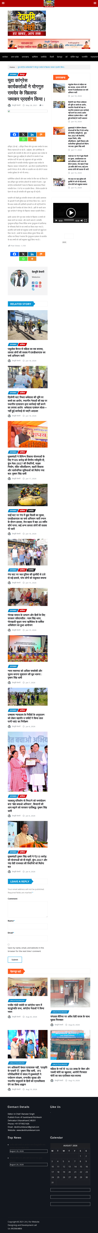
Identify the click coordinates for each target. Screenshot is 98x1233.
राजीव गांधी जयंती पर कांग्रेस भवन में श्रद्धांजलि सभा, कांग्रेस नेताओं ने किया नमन (26, 1008)
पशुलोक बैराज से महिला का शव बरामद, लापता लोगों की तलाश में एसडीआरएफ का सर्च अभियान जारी (26, 352)
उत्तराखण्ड (25, 56)
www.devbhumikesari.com (28, 1130)
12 (64, 1166)
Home (12, 67)
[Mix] (41, 134)
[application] (71, 213)
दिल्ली (52, 56)
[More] (32, 139)
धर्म (66, 56)
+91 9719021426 (22, 1123)
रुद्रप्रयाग (94, 56)
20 (69, 1172)
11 (58, 1166)
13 (69, 1166)
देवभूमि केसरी (16, 105)
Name (11, 920)
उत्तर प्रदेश (15, 56)
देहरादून (59, 56)
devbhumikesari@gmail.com (26, 1127)
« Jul (52, 1190)
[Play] (56, 220)
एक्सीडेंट (44, 56)
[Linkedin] (32, 134)
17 (53, 1172)
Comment (12, 898)
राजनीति (84, 56)
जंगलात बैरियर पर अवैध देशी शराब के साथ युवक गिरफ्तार (70, 1018)
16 (87, 1166)
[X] (23, 134)
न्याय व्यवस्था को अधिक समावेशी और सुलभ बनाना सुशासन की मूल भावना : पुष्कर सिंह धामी (25, 674)
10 (53, 1166)
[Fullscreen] (85, 220)
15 (81, 1166)
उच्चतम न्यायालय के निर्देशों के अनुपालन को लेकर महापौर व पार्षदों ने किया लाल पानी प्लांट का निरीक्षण (26, 718)
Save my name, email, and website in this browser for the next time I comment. (26, 949)
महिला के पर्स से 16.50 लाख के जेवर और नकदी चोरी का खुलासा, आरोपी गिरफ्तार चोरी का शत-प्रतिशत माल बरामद (70, 1072)
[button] (71, 213)
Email (11, 932)
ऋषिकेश (35, 56)
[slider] (69, 219)
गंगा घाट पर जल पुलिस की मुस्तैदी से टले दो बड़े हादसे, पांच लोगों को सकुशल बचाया (27, 576)
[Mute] (82, 220)
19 (64, 1172)
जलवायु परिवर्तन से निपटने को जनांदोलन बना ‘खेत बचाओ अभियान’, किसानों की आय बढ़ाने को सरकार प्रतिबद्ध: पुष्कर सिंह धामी (27, 806)
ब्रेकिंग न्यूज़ (75, 56)
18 (58, 1172)
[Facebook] (14, 134)
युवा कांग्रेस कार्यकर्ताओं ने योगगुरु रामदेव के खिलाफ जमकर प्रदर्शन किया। (41, 67)
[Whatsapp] (23, 139)
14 (75, 1166)
